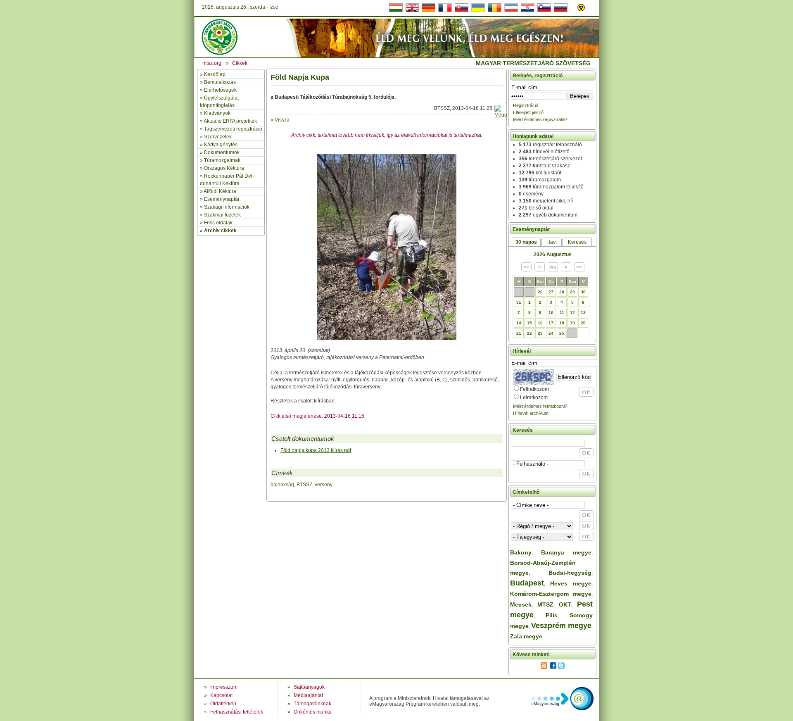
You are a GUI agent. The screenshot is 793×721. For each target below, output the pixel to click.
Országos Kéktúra (224, 168)
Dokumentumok (222, 152)
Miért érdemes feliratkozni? (540, 406)
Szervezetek (218, 137)
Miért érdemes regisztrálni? (540, 119)
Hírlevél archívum (530, 413)
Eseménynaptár (222, 199)
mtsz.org (211, 63)
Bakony (521, 552)
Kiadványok (217, 113)
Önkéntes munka (313, 712)
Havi (551, 242)
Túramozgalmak (222, 160)
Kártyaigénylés (220, 145)
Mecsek (521, 604)
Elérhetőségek (220, 90)
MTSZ (545, 604)
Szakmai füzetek (222, 215)
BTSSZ (304, 485)
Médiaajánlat (308, 695)
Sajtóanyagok (309, 687)
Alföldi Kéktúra (220, 191)
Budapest (527, 583)
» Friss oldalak (216, 223)
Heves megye (570, 583)
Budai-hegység (569, 572)
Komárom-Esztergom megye (550, 593)
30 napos (526, 242)
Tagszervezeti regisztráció (233, 129)
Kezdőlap (215, 74)
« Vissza (280, 120)
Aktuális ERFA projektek (230, 121)
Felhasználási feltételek (236, 712)
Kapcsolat (221, 695)
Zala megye (526, 636)
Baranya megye (566, 552)
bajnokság (282, 485)
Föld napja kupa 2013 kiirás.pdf (315, 450)
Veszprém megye (561, 625)
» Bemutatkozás (218, 82)
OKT (565, 604)
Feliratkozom (534, 389)
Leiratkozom (534, 397)
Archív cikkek (220, 230)
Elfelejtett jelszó (528, 112)
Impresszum (223, 687)
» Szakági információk (224, 207)
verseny (323, 485)
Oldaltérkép (223, 704)
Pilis (552, 615)
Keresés (577, 242)
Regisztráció (525, 105)
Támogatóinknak (312, 704)
